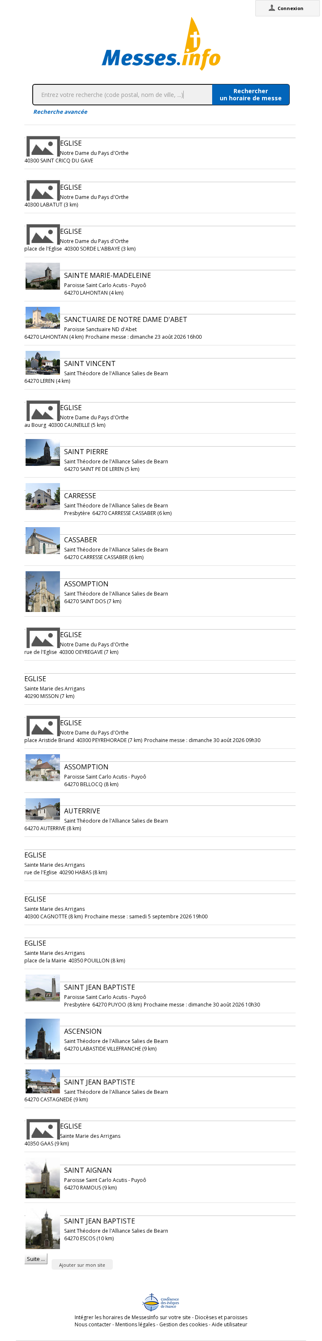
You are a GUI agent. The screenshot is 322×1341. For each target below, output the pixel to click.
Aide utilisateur (229, 1324)
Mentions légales (135, 1324)
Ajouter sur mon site (82, 1265)
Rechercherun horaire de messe (251, 94)
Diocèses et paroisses (221, 1317)
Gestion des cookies (183, 1324)
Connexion (291, 8)
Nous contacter (93, 1324)
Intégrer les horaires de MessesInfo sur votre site (133, 1317)
